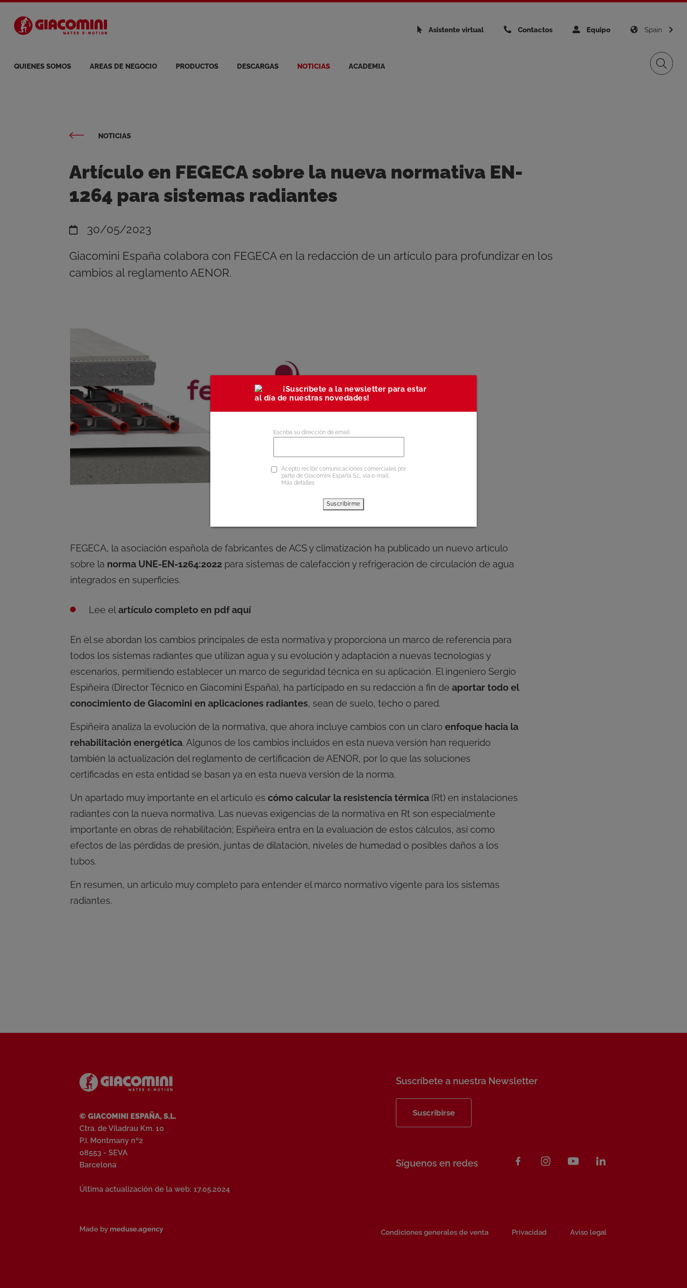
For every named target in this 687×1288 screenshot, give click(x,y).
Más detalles (298, 482)
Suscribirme (343, 504)
